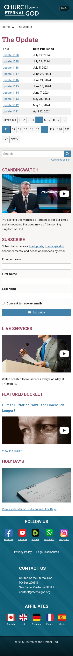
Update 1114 (11, 92)
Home (6, 27)
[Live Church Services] (36, 353)
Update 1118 (11, 67)
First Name (9, 274)
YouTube (22, 539)
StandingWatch (54, 246)
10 (64, 119)
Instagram (64, 539)
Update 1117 (11, 74)
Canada (11, 624)
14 (26, 129)
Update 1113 (11, 99)
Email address (11, 259)
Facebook (8, 539)
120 (60, 129)
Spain (62, 624)
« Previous (9, 119)
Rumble (35, 539)
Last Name (9, 289)
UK (23, 624)
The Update (24, 27)
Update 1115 (11, 86)
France (49, 624)
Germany (36, 624)
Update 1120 (11, 55)
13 (20, 129)
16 (38, 129)
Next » (14, 139)
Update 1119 (11, 61)
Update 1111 (11, 111)
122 (6, 139)
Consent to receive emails (24, 303)
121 (68, 129)
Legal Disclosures (47, 552)
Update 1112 (11, 105)
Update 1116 (11, 80)
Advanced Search (60, 159)
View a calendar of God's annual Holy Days (29, 509)
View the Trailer (12, 451)
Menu (64, 8)
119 (52, 129)
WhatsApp (49, 539)
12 (14, 129)
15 (32, 129)
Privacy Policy (23, 552)
